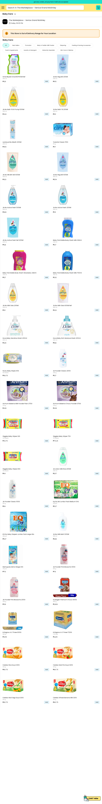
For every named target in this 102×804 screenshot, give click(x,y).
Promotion (28, 45)
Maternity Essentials (48, 50)
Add (46, 81)
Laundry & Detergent (30, 50)
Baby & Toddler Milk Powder (45, 45)
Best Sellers (15, 45)
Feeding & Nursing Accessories (81, 45)
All (6, 45)
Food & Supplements (11, 50)
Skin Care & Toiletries (66, 50)
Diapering (63, 45)
